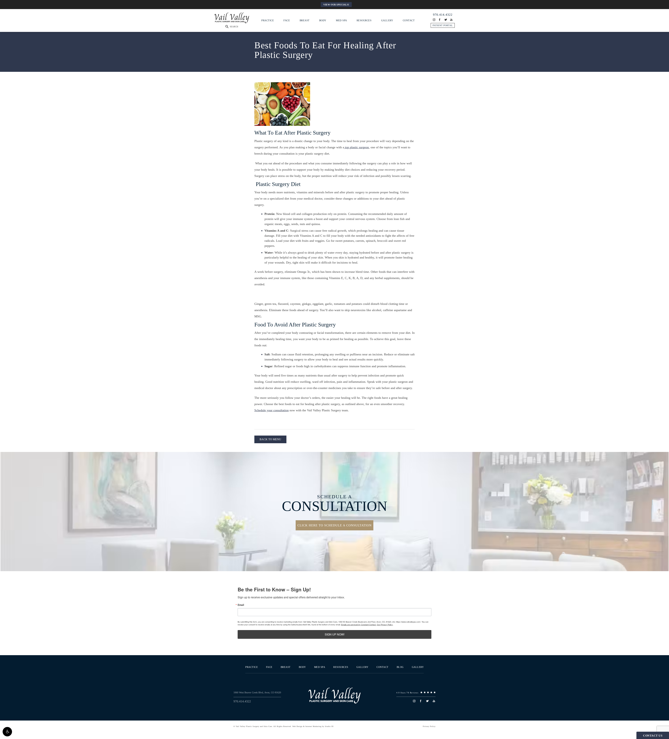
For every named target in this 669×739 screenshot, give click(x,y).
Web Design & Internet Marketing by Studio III (312, 726)
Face (286, 20)
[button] (7, 731)
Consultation (334, 503)
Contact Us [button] (652, 735)
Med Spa (341, 20)
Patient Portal (443, 25)
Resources (364, 20)
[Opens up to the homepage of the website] (334, 695)
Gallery (387, 20)
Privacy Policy (429, 726)
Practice (267, 20)
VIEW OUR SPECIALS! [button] (336, 4)
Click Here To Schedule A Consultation (334, 525)
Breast (305, 20)
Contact (409, 20)
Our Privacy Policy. (385, 624)
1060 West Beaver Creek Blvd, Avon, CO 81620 (257, 692)
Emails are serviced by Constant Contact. (358, 624)
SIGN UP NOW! (334, 634)
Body (322, 20)
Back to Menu (270, 439)
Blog (400, 667)
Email (241, 605)
